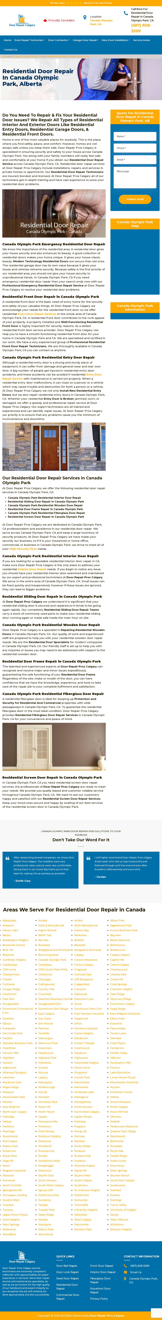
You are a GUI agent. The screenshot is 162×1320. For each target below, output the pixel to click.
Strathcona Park (48, 1195)
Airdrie (78, 920)
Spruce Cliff (45, 1190)
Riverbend (44, 1146)
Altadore (8, 925)
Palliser (7, 1121)
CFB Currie (9, 969)
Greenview (45, 1048)
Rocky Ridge (82, 1146)
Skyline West (82, 1175)
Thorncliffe (81, 1204)
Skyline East (46, 1175)
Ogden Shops (83, 1116)
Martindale (81, 1087)
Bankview (80, 935)
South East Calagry (122, 1180)
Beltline (79, 940)
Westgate (44, 1224)
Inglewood (9, 1067)
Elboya (6, 1023)
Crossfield (44, 994)
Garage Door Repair (85, 40)
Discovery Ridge (120, 999)
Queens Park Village (123, 1131)
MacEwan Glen (11, 1082)
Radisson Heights (49, 1136)
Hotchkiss (44, 1062)
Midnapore (81, 1097)
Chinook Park (83, 974)
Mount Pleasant (120, 1101)
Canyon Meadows (85, 959)
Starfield (115, 1190)
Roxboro (79, 1151)
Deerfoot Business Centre (55, 999)
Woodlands (45, 1234)
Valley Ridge (46, 1214)
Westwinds (81, 1224)
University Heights (86, 1209)
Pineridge (8, 1131)
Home (7, 40)
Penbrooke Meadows (124, 1126)
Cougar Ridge (11, 989)
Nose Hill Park (119, 1111)
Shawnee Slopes (84, 1165)
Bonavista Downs (13, 945)
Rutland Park (82, 1155)
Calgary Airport (120, 954)
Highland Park (47, 1057)
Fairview (43, 1028)
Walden (43, 1219)
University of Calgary (123, 1209)
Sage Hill (7, 1160)
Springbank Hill (12, 1190)
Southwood (117, 1185)
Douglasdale (10, 1003)
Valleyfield (80, 1214)
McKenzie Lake (84, 1092)
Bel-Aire (43, 940)
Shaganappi (46, 1165)
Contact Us (10, 49)
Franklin (7, 1038)
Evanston (116, 1023)
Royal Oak (116, 1151)
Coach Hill (116, 979)
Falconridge (117, 1028)
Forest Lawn (118, 1033)
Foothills (43, 1033)
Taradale (8, 1204)
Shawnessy (117, 1165)
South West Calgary (51, 1185)
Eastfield (8, 1018)
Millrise (114, 1097)
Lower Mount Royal (122, 1077)
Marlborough (46, 1087)
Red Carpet (9, 1141)
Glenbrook (81, 1038)
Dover (78, 1003)
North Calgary (119, 1106)
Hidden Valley (119, 1052)
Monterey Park (47, 1101)
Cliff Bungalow (83, 979)
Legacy (43, 1077)
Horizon (7, 1062)
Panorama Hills (48, 1121)
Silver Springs (118, 1170)
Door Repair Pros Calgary (107, 1315)
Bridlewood (117, 949)
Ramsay (79, 1136)
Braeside (79, 945)
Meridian (44, 1097)
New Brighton (11, 1106)
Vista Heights (11, 1219)
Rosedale (116, 1146)
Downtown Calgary (122, 1003)
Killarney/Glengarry (14, 1072)
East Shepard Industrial (125, 1013)
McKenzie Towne (121, 1092)
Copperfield (81, 984)
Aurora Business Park (123, 930)
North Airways (83, 1106)
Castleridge (9, 964)
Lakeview (8, 1077)
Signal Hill (80, 1170)
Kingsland (80, 1072)
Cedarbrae (45, 964)
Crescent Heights (121, 989)
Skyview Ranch (119, 1175)
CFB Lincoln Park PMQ (52, 969)
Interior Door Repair (103, 1272)
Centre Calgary (119, 964)
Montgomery (82, 1101)
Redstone (44, 1141)
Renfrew (79, 1141)
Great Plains (118, 1043)
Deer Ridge (117, 994)
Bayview (115, 935)
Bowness (44, 945)
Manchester (82, 1082)
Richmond (116, 1141)
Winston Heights (121, 1229)
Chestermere (10, 974)
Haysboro (80, 1052)
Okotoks (116, 1116)
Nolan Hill (44, 1106)
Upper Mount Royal (15, 1214)
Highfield (8, 1057)
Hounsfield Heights (86, 1062)
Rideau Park (10, 1146)
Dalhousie (80, 994)
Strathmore (81, 1195)
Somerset (8, 1180)
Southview (81, 1185)
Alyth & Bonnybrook (51, 925)
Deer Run (8, 999)
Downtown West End (88, 1008)
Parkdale (80, 1121)
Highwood (81, 1057)
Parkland (8, 1126)
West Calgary (82, 1219)
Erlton (78, 1023)
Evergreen (9, 1028)
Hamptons (117, 1048)
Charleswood (118, 969)
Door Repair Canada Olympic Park (26, 56)
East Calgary (46, 1013)
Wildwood (9, 1229)
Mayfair (115, 1087)
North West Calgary (87, 1111)
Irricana (43, 1067)
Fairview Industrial (85, 1028)
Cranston (80, 989)
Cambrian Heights (14, 959)
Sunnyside (80, 1200)
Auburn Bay (81, 930)
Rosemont (9, 1151)
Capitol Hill (117, 959)
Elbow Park (117, 1018)
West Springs (10, 1224)
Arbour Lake (10, 930)
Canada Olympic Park (52, 959)
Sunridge (116, 1200)
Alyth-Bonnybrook (86, 925)
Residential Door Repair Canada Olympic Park (67, 56)
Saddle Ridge (118, 1155)
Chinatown (45, 974)
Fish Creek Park (12, 1033)
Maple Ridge (10, 1087)
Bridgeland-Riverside (87, 949)
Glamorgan (45, 1038)
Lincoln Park (82, 1077)
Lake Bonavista (120, 1072)
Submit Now (135, 199)
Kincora (43, 1072)
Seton (6, 1165)
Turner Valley (118, 1204)
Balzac (6, 935)
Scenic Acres (118, 1160)
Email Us (136, 1272)
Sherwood (44, 1170)
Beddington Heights (15, 940)
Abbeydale (9, 920)
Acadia (42, 920)
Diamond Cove (83, 999)
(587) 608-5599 (139, 1265)
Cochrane (8, 984)
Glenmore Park (48, 1043)
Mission (7, 1101)
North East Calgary (14, 1111)
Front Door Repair (101, 1265)
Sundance (44, 1200)
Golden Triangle (84, 1043)
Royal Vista (9, 1155)
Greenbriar (9, 1048)
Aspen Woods (47, 930)
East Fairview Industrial (89, 1013)
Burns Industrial (48, 954)
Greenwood (81, 1048)
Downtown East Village (53, 1008)
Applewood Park (121, 925)
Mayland (7, 1092)
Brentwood (117, 945)
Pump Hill (80, 1131)
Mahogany (45, 1082)
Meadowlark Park (13, 1097)
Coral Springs (118, 984)
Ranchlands (117, 1136)
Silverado (8, 1175)
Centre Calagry (83, 964)
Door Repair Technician (29, 40)
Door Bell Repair (66, 1265)
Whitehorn (117, 1224)
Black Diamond (120, 940)
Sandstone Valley (49, 1160)
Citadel (7, 979)
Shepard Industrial (14, 1170)
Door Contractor (58, 40)
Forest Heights (83, 1033)
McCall (42, 1092)
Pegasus (79, 1126)
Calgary (79, 954)
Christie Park (118, 974)
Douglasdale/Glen (49, 1003)
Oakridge (8, 1116)
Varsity (114, 1214)
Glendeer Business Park (17, 1043)
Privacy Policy (99, 1298)
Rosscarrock (46, 1151)
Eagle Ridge (118, 1008)
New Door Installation (115, 40)
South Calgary (83, 1180)
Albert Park (117, 920)
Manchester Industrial (124, 1082)
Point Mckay (46, 1131)
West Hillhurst (119, 1219)
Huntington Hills (120, 1062)
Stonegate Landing (14, 1195)
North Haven (46, 1111)
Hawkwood (45, 1052)
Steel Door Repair (67, 1278)
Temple (43, 1204)
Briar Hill (7, 949)
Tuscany (7, 1209)
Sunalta (115, 1195)
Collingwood (46, 984)
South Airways (47, 1180)
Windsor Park (83, 1229)
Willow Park (46, 1229)
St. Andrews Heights (87, 1190)
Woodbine (9, 1234)
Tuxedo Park (46, 1209)
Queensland (10, 1136)
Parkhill (115, 1121)
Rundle (42, 1155)
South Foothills (12, 1185)
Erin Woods (45, 1023)
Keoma (115, 1067)
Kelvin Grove (82, 1067)
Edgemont (81, 1018)
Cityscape (44, 979)
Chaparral (80, 969)
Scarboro (80, 1160)
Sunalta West (10, 1200)
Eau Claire (44, 1018)
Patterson (44, 1126)
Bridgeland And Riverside (54, 949)
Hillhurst (115, 1057)
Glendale (115, 1038)
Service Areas (141, 40)
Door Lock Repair (67, 1272)
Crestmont (9, 994)
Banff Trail (44, 935)
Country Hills (46, 989)
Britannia (8, 954)
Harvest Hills (10, 1052)
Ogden (42, 1116)
